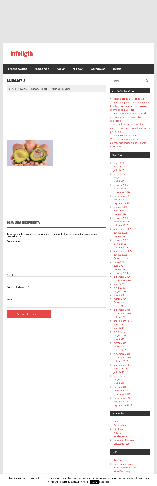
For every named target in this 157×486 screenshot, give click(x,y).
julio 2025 (119, 170)
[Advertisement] (78, 21)
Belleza (60, 68)
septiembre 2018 (123, 364)
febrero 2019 (121, 346)
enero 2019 (120, 349)
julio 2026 (119, 162)
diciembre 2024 (122, 192)
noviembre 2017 (123, 397)
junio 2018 (119, 375)
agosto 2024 (120, 206)
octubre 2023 (121, 225)
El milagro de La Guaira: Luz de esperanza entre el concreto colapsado (128, 117)
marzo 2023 (120, 236)
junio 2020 (119, 287)
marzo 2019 (120, 342)
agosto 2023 (120, 232)
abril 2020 (119, 294)
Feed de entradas (123, 463)
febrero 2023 (121, 239)
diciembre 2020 (122, 276)
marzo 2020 (120, 298)
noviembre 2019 (123, 313)
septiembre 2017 (123, 405)
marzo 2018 (120, 386)
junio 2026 (119, 166)
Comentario (14, 241)
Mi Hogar (78, 68)
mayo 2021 (120, 261)
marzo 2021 (120, 269)
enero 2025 (120, 188)
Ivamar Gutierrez (39, 88)
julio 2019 (119, 327)
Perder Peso (42, 68)
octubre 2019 (121, 316)
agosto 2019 (120, 324)
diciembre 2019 (122, 309)
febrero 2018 (121, 390)
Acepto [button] (94, 482)
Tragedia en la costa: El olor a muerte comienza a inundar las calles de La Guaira (130, 128)
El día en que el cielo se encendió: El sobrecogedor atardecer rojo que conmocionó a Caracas (130, 106)
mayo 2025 (120, 177)
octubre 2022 (121, 247)
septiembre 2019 (123, 320)
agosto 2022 (120, 254)
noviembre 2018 (123, 357)
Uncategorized (122, 443)
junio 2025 (119, 173)
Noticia (117, 68)
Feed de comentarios (125, 467)
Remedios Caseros (17, 68)
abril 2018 (119, 383)
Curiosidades (98, 68)
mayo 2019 (120, 335)
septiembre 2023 (123, 228)
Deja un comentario (60, 88)
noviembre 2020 (123, 280)
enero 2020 (120, 305)
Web (9, 299)
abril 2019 (119, 338)
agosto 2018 (120, 368)
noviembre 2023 (123, 221)
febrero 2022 (121, 258)
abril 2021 (119, 265)
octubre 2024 (121, 199)
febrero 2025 (121, 184)
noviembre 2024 (123, 195)
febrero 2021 (121, 272)
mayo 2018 (120, 379)
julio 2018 (119, 372)
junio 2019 (119, 331)
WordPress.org (122, 471)
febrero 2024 (121, 217)
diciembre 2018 (122, 353)
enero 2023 (120, 243)
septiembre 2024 (123, 203)
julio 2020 (119, 283)
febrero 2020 (121, 302)
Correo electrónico (18, 287)
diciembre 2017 (122, 394)
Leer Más (104, 481)
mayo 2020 (120, 291)
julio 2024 (119, 210)
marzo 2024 (120, 214)
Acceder (118, 460)
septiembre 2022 (123, 250)
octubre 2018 (121, 361)
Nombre (12, 274)
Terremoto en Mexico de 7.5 (129, 98)
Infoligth (21, 53)
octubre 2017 (121, 401)
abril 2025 (119, 181)
